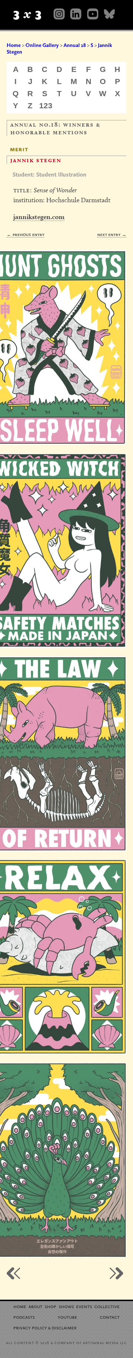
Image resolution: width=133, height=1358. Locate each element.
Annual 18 (75, 45)
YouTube (67, 1317)
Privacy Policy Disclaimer (44, 1327)
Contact (110, 1317)
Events (84, 1306)
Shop (50, 1306)
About (35, 1306)
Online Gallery (42, 45)
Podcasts (24, 1317)
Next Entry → (111, 234)
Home (14, 45)
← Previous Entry (25, 234)
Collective (107, 1306)
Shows (66, 1306)
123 (45, 105)
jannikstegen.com (39, 217)
